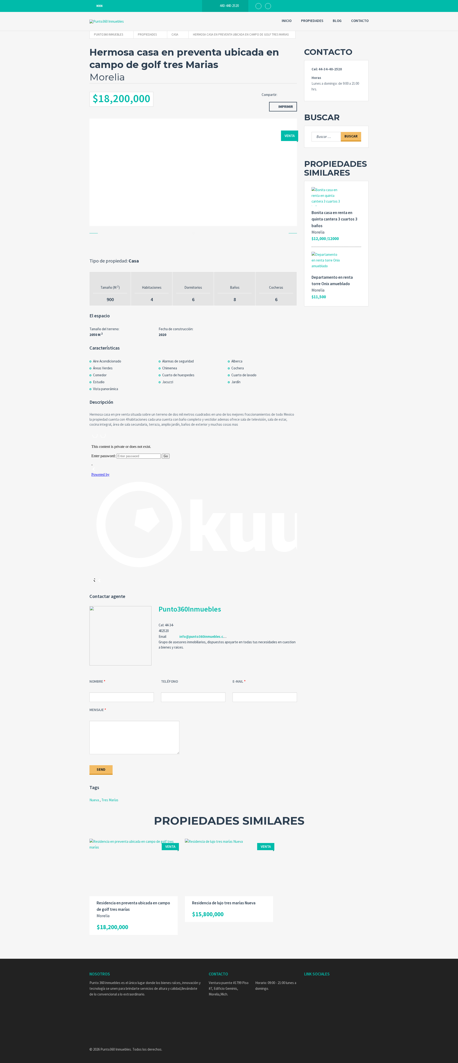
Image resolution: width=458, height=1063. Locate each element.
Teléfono (169, 681)
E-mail (238, 681)
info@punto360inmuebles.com (203, 636)
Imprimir (285, 106)
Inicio (286, 20)
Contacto (360, 20)
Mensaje (96, 709)
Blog (337, 20)
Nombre (96, 681)
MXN (99, 6)
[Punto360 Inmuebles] (118, 21)
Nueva (94, 800)
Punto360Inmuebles (190, 608)
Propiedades (312, 20)
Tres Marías (109, 800)
